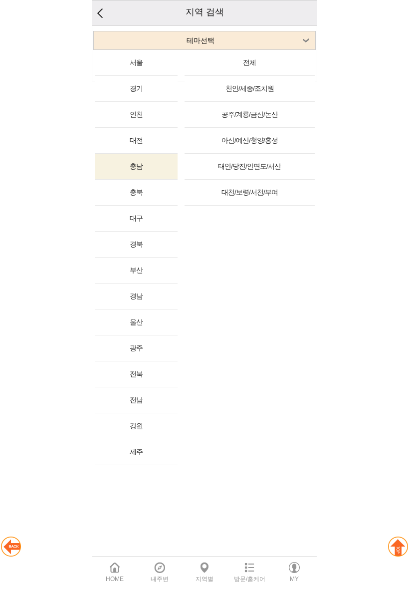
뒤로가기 (99, 12)
